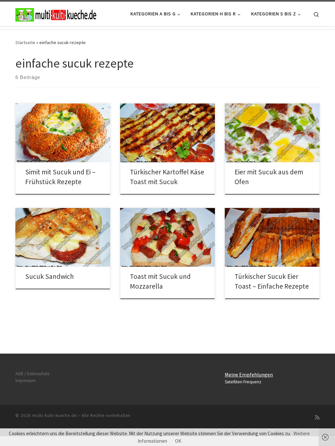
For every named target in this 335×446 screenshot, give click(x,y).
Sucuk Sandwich (49, 276)
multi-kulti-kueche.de (54, 415)
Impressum (25, 380)
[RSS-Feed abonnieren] (317, 417)
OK (178, 441)
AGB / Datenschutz (32, 373)
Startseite (25, 42)
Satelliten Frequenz (243, 382)
